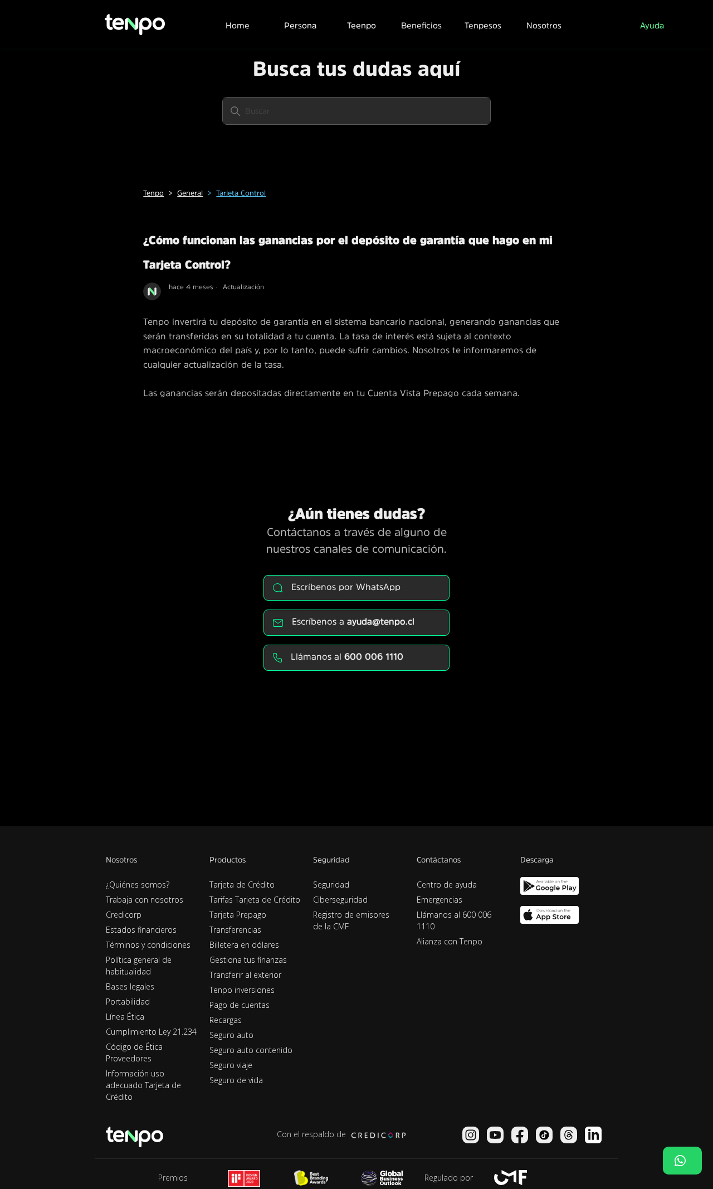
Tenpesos (483, 25)
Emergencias (439, 899)
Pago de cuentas (239, 1005)
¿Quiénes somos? (137, 884)
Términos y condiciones (148, 944)
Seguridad (331, 884)
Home (238, 25)
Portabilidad (128, 1001)
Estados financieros (141, 929)
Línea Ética (125, 1016)
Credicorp (123, 914)
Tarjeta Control (241, 193)
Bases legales (130, 986)
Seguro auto (231, 1035)
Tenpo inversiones (242, 990)
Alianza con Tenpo (449, 941)
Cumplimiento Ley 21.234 (151, 1031)
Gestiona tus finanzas (248, 959)
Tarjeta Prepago (237, 914)
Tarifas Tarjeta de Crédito (254, 899)
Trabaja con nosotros (144, 899)
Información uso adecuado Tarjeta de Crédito (143, 1085)
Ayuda (652, 25)
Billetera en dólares (244, 944)
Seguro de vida (236, 1080)
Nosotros (543, 25)
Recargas (225, 1020)
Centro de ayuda (447, 884)
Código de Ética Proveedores (134, 1052)
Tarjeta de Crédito (242, 884)
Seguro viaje (230, 1065)
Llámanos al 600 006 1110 (454, 920)
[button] (300, 23)
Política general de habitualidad (139, 965)
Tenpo (153, 193)
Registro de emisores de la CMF (351, 920)
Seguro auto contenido (250, 1050)
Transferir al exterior (245, 974)
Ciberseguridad (340, 899)
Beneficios (421, 25)
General (190, 193)
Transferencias (235, 929)
